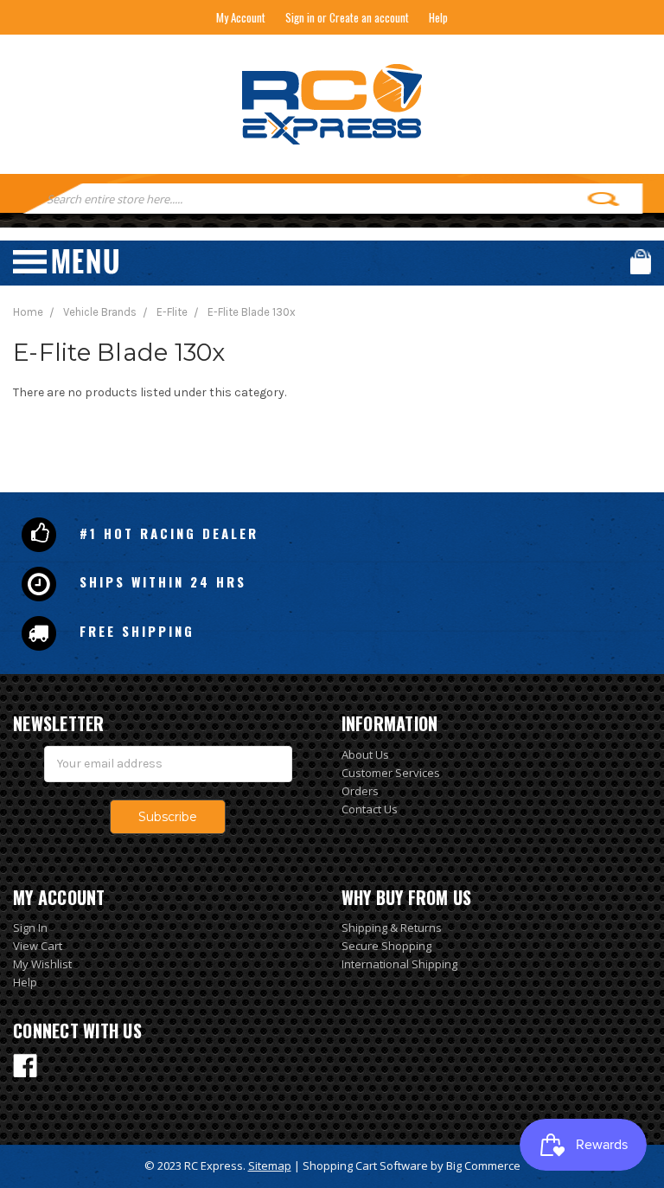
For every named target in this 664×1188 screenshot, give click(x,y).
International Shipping (399, 964)
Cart (640, 261)
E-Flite (172, 311)
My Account (240, 17)
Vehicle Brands (100, 311)
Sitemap (269, 1165)
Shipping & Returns (392, 927)
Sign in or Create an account (347, 17)
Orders (360, 791)
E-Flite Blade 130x (252, 311)
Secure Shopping (386, 946)
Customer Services (391, 772)
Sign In (30, 927)
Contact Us (370, 809)
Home (28, 311)
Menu (65, 261)
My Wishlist (42, 964)
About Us (365, 754)
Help (438, 17)
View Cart (37, 946)
